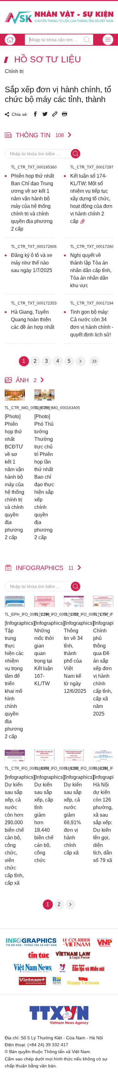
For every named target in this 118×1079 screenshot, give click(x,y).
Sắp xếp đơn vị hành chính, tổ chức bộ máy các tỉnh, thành (58, 94)
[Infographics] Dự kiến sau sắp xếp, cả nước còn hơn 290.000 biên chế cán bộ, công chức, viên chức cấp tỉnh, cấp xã (15, 830)
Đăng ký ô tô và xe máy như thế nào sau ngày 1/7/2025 (31, 263)
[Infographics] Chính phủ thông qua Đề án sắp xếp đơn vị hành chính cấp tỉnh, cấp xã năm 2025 (103, 668)
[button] (108, 39)
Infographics (45, 567)
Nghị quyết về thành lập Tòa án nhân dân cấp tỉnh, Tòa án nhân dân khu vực (90, 270)
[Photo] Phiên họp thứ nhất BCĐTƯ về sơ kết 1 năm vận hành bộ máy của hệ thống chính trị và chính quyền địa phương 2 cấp (14, 477)
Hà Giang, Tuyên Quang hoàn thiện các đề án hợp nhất (32, 319)
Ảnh (26, 380)
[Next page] (81, 361)
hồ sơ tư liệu (47, 59)
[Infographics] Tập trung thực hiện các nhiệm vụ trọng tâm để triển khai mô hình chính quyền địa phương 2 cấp (15, 679)
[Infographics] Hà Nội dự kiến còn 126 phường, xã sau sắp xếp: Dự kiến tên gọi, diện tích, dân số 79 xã (103, 818)
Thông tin (40, 135)
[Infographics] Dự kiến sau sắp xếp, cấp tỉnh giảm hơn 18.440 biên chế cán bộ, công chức (44, 818)
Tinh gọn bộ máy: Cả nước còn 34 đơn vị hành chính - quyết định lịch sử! (91, 323)
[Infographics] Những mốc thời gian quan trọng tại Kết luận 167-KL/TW (44, 653)
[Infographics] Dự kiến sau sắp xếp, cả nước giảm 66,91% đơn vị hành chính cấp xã (74, 814)
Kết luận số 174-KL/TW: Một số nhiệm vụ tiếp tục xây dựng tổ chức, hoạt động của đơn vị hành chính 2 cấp (91, 198)
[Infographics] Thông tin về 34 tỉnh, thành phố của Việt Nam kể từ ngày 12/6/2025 (74, 657)
